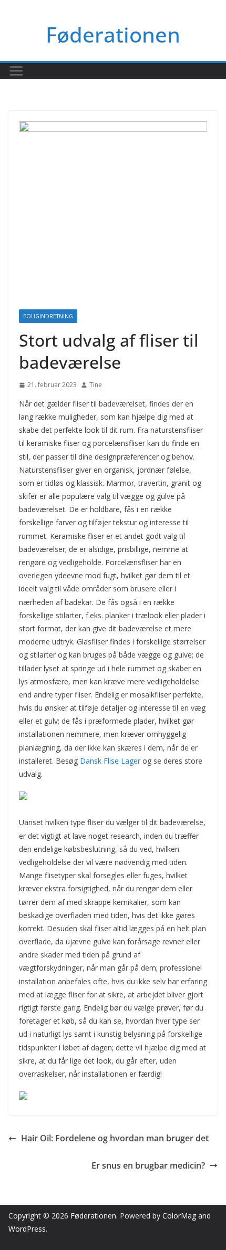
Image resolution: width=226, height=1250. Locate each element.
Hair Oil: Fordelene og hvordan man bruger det (115, 1138)
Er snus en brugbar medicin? (148, 1165)
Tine (95, 384)
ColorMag (179, 1216)
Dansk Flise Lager (110, 761)
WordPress (27, 1229)
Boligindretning (48, 316)
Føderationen (113, 34)
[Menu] (16, 71)
